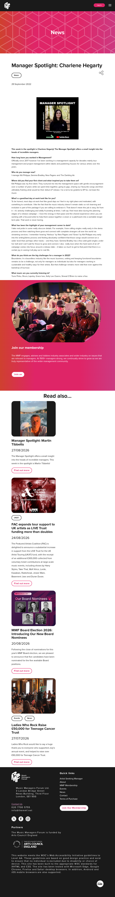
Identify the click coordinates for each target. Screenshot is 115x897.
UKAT (16, 517)
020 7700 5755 (21, 807)
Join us (18, 374)
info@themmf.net (22, 810)
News (16, 75)
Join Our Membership (74, 807)
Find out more (21, 470)
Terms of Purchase (69, 798)
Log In (99, 5)
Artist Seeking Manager (71, 778)
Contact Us (17, 804)
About (63, 782)
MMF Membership (68, 785)
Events (17, 718)
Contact (63, 795)
